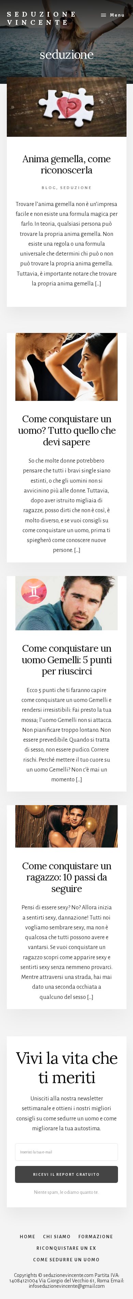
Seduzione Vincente (42, 18)
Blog (49, 188)
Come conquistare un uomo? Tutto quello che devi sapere (67, 430)
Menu (117, 15)
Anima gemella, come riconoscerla (66, 165)
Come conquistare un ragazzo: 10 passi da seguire (66, 877)
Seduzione (76, 188)
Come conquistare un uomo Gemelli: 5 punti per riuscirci (66, 659)
